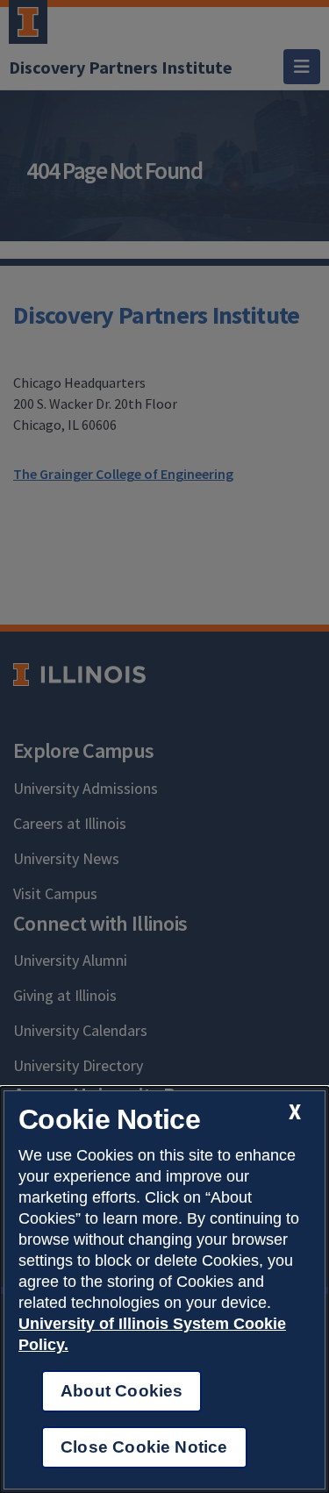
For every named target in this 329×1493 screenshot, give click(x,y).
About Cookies (121, 1391)
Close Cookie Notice (144, 1447)
